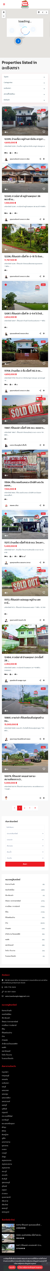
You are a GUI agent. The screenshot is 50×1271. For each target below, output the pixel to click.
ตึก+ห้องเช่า (9, 895)
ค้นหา (25, 864)
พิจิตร (4, 1131)
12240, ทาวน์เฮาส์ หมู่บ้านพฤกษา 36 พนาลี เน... (22, 197)
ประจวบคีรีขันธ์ (7, 1116)
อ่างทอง (5, 1193)
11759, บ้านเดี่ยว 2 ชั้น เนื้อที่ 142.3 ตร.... (23, 371)
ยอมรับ (12, 1267)
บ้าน (6, 923)
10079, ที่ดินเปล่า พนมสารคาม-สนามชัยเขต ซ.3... (20, 777)
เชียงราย (5, 1201)
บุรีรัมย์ (4, 1109)
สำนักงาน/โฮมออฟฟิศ (12, 934)
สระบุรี (4, 1171)
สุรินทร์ (4, 1186)
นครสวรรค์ (6, 1101)
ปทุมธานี (5, 1112)
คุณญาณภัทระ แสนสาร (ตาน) (20, 562)
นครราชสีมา (6, 1097)
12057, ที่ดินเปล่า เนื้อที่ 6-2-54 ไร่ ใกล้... (23, 313)
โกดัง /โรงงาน (10, 950)
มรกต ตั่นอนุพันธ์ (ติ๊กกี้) (18, 445)
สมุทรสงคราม (7, 1164)
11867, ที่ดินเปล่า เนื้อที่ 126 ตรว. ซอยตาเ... (24, 428)
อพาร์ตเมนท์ (9, 945)
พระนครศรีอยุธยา (8, 1123)
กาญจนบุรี (5, 1075)
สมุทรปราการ (6, 1160)
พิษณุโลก (5, 1134)
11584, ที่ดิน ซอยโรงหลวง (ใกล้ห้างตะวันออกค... (24, 483)
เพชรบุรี (5, 1208)
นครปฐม (5, 1094)
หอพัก (7, 939)
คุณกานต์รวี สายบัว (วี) (18, 620)
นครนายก (5, 1090)
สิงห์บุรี (4, 1179)
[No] (47, 1263)
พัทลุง (4, 1127)
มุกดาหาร (5, 1145)
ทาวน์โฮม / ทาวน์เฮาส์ (12, 906)
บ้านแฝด (8, 928)
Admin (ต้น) (14, 505)
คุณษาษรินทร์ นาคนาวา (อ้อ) (19, 159)
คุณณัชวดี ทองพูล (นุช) (18, 680)
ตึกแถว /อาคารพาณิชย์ (13, 901)
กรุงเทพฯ (5, 1072)
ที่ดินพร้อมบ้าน (10, 917)
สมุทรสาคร (6, 1167)
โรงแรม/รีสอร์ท (10, 956)
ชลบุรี (4, 1086)
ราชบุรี (4, 1153)
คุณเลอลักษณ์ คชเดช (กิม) (19, 333)
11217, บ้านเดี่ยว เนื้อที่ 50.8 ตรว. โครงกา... (24, 542)
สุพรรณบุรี (6, 1182)
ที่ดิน (6, 912)
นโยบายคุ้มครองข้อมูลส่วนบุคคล (30, 1267)
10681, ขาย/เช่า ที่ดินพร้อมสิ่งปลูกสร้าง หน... (24, 719)
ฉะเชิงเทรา (5, 1083)
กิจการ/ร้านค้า (10, 884)
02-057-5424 (10, 991)
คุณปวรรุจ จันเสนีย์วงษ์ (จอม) (20, 739)
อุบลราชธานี (6, 1197)
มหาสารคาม (6, 1142)
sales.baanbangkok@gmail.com (17, 996)
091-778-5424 (10, 987)
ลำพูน (4, 1156)
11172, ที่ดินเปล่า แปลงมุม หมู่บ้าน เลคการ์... (22, 601)
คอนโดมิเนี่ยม (9, 890)
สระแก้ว (4, 1175)
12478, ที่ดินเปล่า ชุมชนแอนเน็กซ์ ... (29, 1225)
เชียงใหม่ (5, 1204)
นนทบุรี (4, 1105)
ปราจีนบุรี (5, 1120)
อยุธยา (4, 1190)
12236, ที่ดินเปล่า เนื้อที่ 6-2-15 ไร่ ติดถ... (24, 256)
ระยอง (4, 1149)
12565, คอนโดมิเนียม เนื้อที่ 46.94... (29, 1235)
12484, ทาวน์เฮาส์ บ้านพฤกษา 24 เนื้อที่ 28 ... (23, 658)
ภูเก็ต (3, 1138)
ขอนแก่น (5, 1079)
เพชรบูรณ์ (5, 1212)
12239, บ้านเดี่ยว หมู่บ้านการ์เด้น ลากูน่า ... (24, 139)
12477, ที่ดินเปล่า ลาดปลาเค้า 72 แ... (29, 1245)
